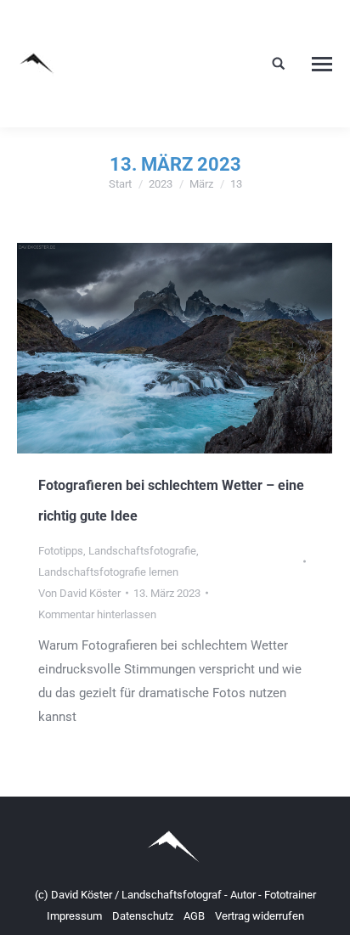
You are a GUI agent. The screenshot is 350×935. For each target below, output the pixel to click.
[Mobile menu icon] (322, 64)
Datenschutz (144, 916)
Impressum (75, 916)
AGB (195, 916)
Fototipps (60, 550)
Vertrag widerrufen (259, 916)
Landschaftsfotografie (142, 550)
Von (79, 593)
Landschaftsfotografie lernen (108, 572)
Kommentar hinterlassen (97, 614)
